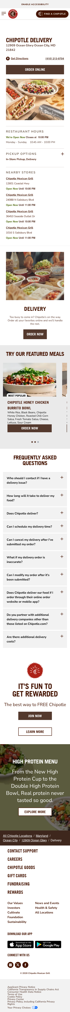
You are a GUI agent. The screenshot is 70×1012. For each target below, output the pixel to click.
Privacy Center (15, 999)
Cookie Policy (14, 997)
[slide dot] (32, 442)
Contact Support (22, 851)
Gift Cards (17, 875)
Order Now (35, 334)
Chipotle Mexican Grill (19, 178)
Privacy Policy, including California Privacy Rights (31, 1003)
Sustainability (16, 922)
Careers (14, 859)
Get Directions (19, 58)
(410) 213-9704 (55, 58)
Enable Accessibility (35, 4)
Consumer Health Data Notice (24, 992)
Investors (13, 908)
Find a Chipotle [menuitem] (55, 13)
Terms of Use (14, 994)
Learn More (39, 731)
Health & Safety (46, 908)
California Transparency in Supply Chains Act (33, 989)
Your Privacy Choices (19, 1008)
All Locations (44, 912)
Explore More (35, 812)
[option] (29, 400)
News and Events (47, 903)
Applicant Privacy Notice (21, 987)
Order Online (35, 69)
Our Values (15, 903)
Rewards (15, 892)
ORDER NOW (29, 428)
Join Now (35, 716)
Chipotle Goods (21, 867)
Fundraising (18, 884)
